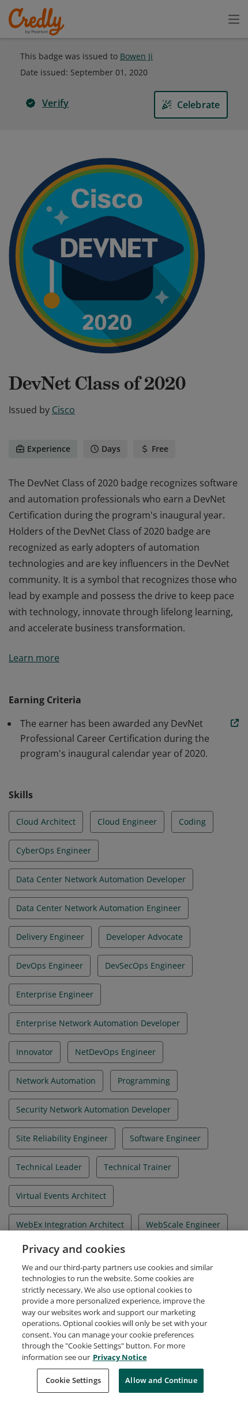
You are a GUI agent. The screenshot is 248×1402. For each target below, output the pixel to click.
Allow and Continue (161, 1380)
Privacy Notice (120, 1357)
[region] (124, 1316)
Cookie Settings (73, 1380)
